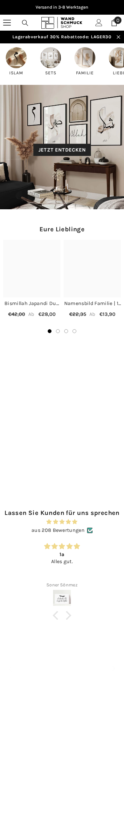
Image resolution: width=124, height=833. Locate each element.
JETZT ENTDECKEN (62, 150)
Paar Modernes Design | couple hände (92, 464)
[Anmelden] (98, 22)
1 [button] (50, 331)
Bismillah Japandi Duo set (31, 303)
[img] (62, 521)
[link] (62, 675)
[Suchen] (25, 23)
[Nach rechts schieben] (113, 669)
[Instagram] (32, 784)
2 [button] (58, 331)
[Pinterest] (52, 784)
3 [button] (66, 331)
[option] (62, 7)
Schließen (118, 37)
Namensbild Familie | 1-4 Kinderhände (92, 303)
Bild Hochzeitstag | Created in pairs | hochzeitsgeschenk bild (31, 464)
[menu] (7, 22)
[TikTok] (71, 784)
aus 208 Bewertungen (58, 530)
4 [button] (74, 331)
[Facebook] (13, 784)
